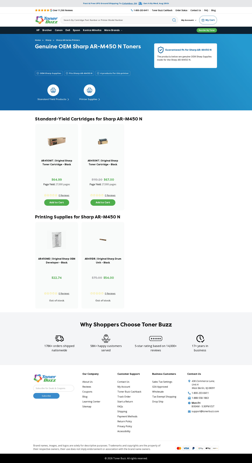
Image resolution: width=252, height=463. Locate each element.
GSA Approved (160, 386)
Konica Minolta (92, 30)
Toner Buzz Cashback (162, 10)
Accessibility (123, 431)
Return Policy (124, 421)
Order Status (181, 10)
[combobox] (119, 20)
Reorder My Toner (207, 30)
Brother (47, 30)
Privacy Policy (124, 426)
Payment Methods (127, 416)
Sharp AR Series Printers (68, 40)
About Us (87, 381)
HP (38, 30)
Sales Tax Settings (162, 381)
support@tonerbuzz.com (205, 411)
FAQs (120, 406)
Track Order (124, 396)
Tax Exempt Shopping (164, 396)
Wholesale (158, 391)
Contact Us (195, 10)
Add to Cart (56, 202)
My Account (187, 20)
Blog (213, 10)
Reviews (86, 386)
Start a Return (125, 401)
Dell (67, 30)
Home (38, 40)
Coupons (87, 391)
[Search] (174, 20)
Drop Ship (157, 401)
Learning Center (91, 401)
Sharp (48, 40)
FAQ (206, 10)
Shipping (122, 411)
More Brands (112, 30)
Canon (59, 30)
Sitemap (86, 406)
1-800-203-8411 (200, 393)
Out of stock (56, 300)
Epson (76, 30)
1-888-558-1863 (200, 398)
